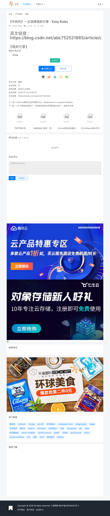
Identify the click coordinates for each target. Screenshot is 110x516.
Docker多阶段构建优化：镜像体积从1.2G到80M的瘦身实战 (66, 128)
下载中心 (40, 4)
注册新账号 (22, 178)
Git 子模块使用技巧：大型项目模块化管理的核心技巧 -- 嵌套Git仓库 (45, 106)
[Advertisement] (55, 200)
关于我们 (21, 509)
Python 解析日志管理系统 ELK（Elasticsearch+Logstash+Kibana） (45, 102)
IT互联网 (26, 4)
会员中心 (40, 509)
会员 (99, 4)
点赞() (47, 68)
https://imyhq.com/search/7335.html (34, 96)
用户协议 (30, 509)
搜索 (27, 14)
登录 (12, 178)
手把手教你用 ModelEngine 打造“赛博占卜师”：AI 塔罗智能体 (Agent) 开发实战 (20, 128)
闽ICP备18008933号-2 (69, 505)
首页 (16, 4)
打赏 (64, 68)
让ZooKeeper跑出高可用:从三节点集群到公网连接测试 (90, 128)
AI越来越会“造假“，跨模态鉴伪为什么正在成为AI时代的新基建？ (43, 128)
